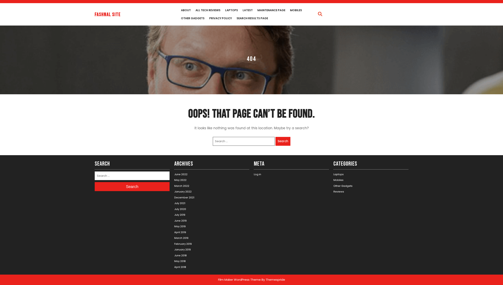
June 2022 (180, 174)
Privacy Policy (220, 18)
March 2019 (181, 238)
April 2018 (180, 267)
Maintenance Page (271, 10)
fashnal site (108, 15)
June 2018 (180, 255)
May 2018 (180, 261)
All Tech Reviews (208, 10)
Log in (257, 174)
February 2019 (183, 244)
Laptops (231, 10)
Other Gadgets (193, 18)
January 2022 (183, 191)
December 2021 (184, 197)
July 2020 (180, 209)
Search (283, 141)
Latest (248, 10)
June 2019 (180, 221)
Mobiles (296, 10)
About (186, 10)
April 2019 (180, 232)
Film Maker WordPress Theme (239, 280)
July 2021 (179, 203)
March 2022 (181, 186)
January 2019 (182, 249)
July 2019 (179, 215)
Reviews (338, 191)
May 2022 (180, 180)
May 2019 (180, 226)
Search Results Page (252, 18)
